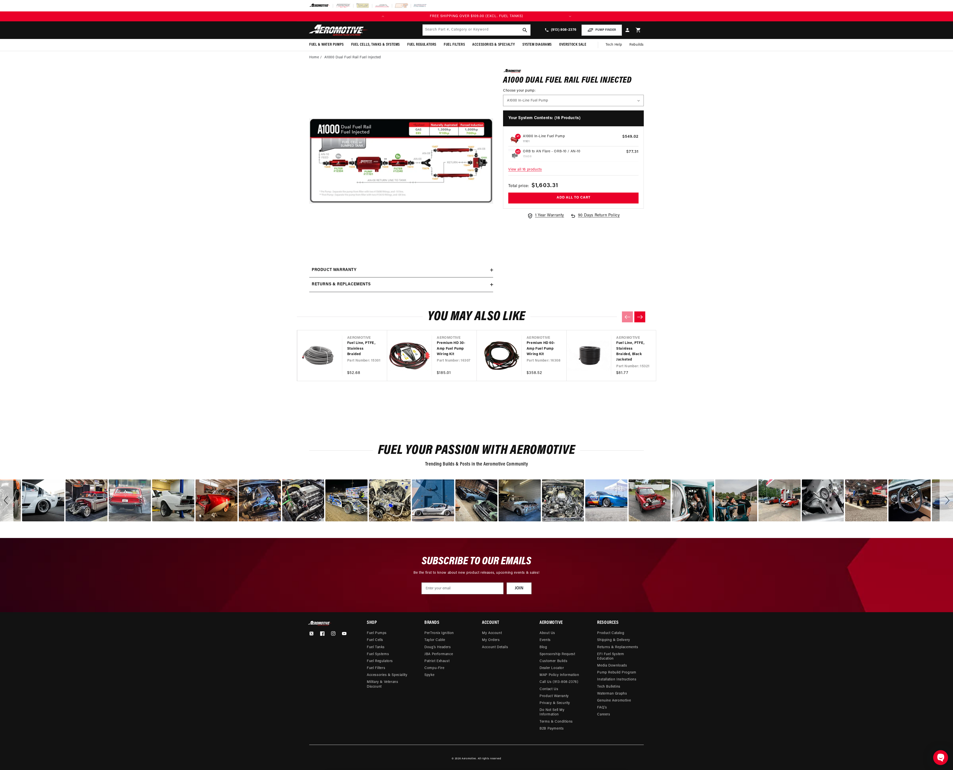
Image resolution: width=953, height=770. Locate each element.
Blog (543, 647)
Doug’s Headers (437, 647)
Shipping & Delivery (613, 640)
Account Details (495, 647)
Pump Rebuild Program (616, 672)
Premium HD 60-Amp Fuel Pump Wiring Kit (541, 348)
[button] (638, 30)
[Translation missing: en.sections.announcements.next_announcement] (570, 16)
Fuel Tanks (376, 647)
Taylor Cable (434, 640)
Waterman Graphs (612, 694)
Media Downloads (612, 666)
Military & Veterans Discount (382, 684)
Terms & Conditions (556, 722)
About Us (547, 633)
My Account (492, 633)
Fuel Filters (376, 668)
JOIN (519, 588)
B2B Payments (552, 729)
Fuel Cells (375, 640)
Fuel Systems (378, 654)
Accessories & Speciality (387, 675)
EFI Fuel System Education (610, 656)
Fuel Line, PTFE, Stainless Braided (361, 348)
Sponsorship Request (557, 654)
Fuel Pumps (377, 633)
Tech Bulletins (608, 687)
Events (545, 640)
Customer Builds (553, 661)
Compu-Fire (434, 668)
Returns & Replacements (617, 647)
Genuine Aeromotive (614, 701)
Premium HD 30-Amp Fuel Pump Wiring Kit (451, 348)
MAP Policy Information (559, 675)
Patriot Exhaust (436, 661)
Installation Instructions (616, 679)
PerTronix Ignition (439, 633)
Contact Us (549, 689)
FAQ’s (602, 707)
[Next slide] (639, 316)
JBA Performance (438, 654)
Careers (603, 714)
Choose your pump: (519, 91)
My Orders (491, 640)
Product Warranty (554, 696)
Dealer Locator (552, 668)
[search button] (524, 30)
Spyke (429, 675)
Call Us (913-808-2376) (559, 682)
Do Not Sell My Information (552, 712)
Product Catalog (610, 633)
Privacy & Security (555, 703)
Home (314, 57)
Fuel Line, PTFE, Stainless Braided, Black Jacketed (630, 351)
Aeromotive (469, 758)
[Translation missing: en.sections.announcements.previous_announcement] (383, 16)
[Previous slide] (627, 316)
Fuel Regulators (380, 661)
